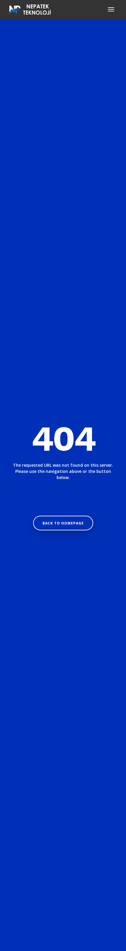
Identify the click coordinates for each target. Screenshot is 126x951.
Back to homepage (63, 523)
